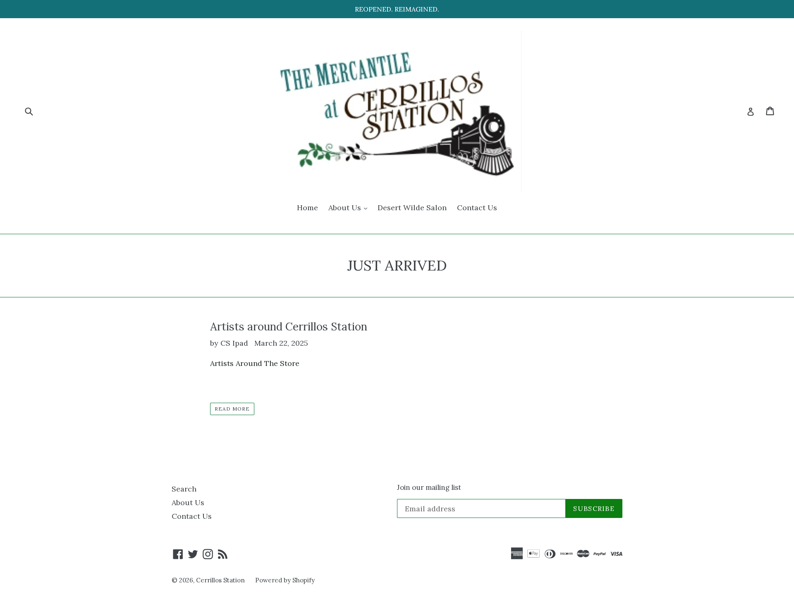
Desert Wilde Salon (412, 207)
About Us (349, 207)
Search (184, 489)
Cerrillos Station (220, 580)
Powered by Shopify (285, 580)
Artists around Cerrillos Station (288, 326)
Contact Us (477, 207)
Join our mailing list (429, 487)
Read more (232, 409)
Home (307, 207)
